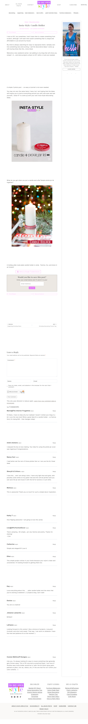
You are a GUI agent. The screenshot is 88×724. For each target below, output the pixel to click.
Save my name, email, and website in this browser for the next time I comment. (29, 386)
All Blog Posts (19, 5)
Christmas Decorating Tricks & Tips (47, 325)
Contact (30, 5)
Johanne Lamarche (14, 613)
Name (9, 381)
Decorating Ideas (34, 22)
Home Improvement (34, 698)
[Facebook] (17, 696)
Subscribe (73, 5)
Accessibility (34, 706)
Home (26, 22)
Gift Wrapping (72, 692)
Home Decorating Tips (34, 690)
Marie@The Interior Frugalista (18, 411)
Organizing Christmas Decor (14, 325)
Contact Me (72, 706)
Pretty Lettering (72, 690)
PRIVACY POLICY (44, 709)
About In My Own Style (20, 706)
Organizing (20, 13)
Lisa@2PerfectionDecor (16, 528)
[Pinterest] (11, 696)
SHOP (59, 5)
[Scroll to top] (83, 705)
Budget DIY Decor (35, 688)
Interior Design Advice (34, 692)
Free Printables (72, 694)
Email (35, 381)
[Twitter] (20, 696)
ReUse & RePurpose (72, 688)
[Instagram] (14, 696)
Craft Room (72, 696)
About (7, 5)
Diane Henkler (25, 28)
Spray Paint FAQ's (53, 696)
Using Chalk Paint (53, 690)
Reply (54, 411)
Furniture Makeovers (53, 688)
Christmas (34, 696)
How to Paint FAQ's (53, 698)
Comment (11, 360)
